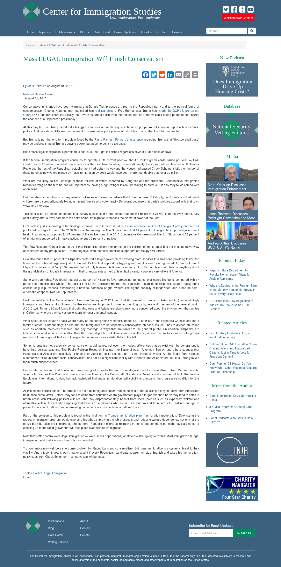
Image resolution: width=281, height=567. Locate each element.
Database (232, 106)
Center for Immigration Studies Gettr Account (242, 9)
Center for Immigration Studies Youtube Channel (250, 9)
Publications (64, 32)
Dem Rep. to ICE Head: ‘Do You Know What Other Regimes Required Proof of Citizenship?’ (233, 367)
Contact (161, 32)
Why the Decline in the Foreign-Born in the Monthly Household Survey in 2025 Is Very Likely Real (233, 289)
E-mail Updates (125, 32)
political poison (105, 110)
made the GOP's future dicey (178, 110)
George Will (31, 115)
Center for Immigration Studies (102, 11)
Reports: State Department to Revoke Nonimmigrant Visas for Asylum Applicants (230, 274)
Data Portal (102, 32)
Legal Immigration (55, 473)
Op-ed (27, 477)
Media (232, 156)
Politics (37, 473)
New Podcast (232, 57)
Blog (83, 32)
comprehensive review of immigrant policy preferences (163, 226)
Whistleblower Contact (238, 18)
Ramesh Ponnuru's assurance (123, 139)
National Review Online (38, 94)
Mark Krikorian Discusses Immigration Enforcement (227, 186)
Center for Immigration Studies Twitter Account (226, 9)
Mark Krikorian (36, 86)
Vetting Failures (58, 542)
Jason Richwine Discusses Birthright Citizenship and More (231, 215)
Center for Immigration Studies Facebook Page (234, 9)
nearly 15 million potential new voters (57, 164)
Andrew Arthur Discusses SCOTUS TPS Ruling (227, 245)
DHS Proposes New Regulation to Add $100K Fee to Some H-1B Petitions (231, 305)
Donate (177, 32)
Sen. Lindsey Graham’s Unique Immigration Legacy (229, 335)
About (145, 32)
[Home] (31, 10)
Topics (44, 32)
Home (30, 32)
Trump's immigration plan (125, 415)
